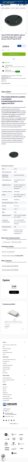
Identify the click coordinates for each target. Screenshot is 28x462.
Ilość (3, 49)
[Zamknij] (26, 2)
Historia (4, 390)
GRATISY (17, 71)
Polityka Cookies (6, 396)
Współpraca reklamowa (8, 365)
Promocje (5, 363)
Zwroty (4, 354)
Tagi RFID (17, 8)
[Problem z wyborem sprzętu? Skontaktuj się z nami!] (19, 4)
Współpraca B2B (6, 369)
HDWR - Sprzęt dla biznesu (6, 8)
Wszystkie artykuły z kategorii (12, 255)
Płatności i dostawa (7, 348)
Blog (4, 346)
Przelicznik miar (6, 361)
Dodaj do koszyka (14, 54)
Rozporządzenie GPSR (7, 398)
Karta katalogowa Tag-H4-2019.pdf (10, 269)
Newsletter (5, 372)
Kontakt (4, 388)
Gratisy (4, 370)
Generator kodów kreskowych (9, 359)
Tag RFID (3, 107)
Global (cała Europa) (7, 378)
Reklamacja (5, 350)
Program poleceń (6, 367)
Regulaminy (5, 392)
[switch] (3, 460)
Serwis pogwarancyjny (7, 352)
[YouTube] (6, 420)
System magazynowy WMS (8, 379)
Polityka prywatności (7, 394)
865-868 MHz (22, 8)
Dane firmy (5, 387)
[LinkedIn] (14, 420)
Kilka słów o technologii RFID (8, 251)
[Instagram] (8, 420)
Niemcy (4, 381)
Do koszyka (23, 329)
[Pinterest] (11, 420)
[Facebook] (3, 420)
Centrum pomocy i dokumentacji (9, 344)
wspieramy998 (6, 400)
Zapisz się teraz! (10, 2)
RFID (13, 8)
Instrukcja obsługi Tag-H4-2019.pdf (10, 266)
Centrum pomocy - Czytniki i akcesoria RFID (12, 242)
